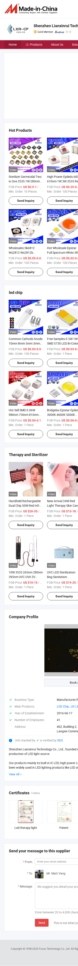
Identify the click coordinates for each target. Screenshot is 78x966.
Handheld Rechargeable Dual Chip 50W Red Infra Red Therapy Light (25, 505)
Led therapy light (26, 828)
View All (14, 774)
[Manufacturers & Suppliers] (31, 8)
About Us (57, 44)
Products (36, 44)
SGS (60, 740)
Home (13, 44)
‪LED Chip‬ (63, 706)
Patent (63, 828)
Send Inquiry (25, 200)
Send (41, 923)
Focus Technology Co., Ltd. (55, 948)
